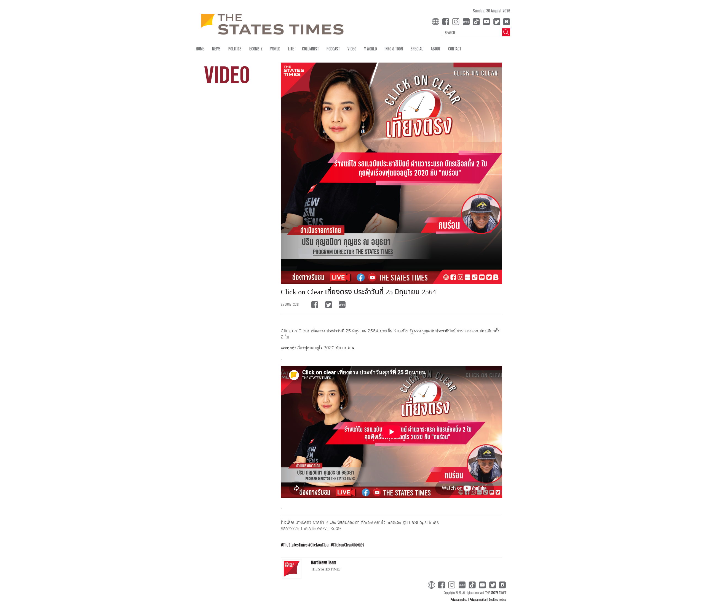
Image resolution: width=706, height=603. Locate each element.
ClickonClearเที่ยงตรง (348, 545)
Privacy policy (459, 599)
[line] (467, 21)
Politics (235, 49)
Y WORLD (370, 49)
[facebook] (446, 21)
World (275, 49)
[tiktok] (477, 21)
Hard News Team (323, 562)
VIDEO (351, 49)
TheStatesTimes (295, 545)
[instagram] (457, 21)
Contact (454, 49)
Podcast (333, 49)
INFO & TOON (393, 49)
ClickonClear (320, 545)
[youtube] (487, 21)
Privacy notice (478, 599)
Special (417, 49)
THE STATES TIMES (495, 592)
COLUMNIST (310, 49)
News (216, 49)
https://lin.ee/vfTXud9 (319, 528)
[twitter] (496, 21)
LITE (291, 49)
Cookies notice (497, 599)
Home (200, 49)
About (435, 49)
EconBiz (256, 49)
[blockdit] (505, 21)
